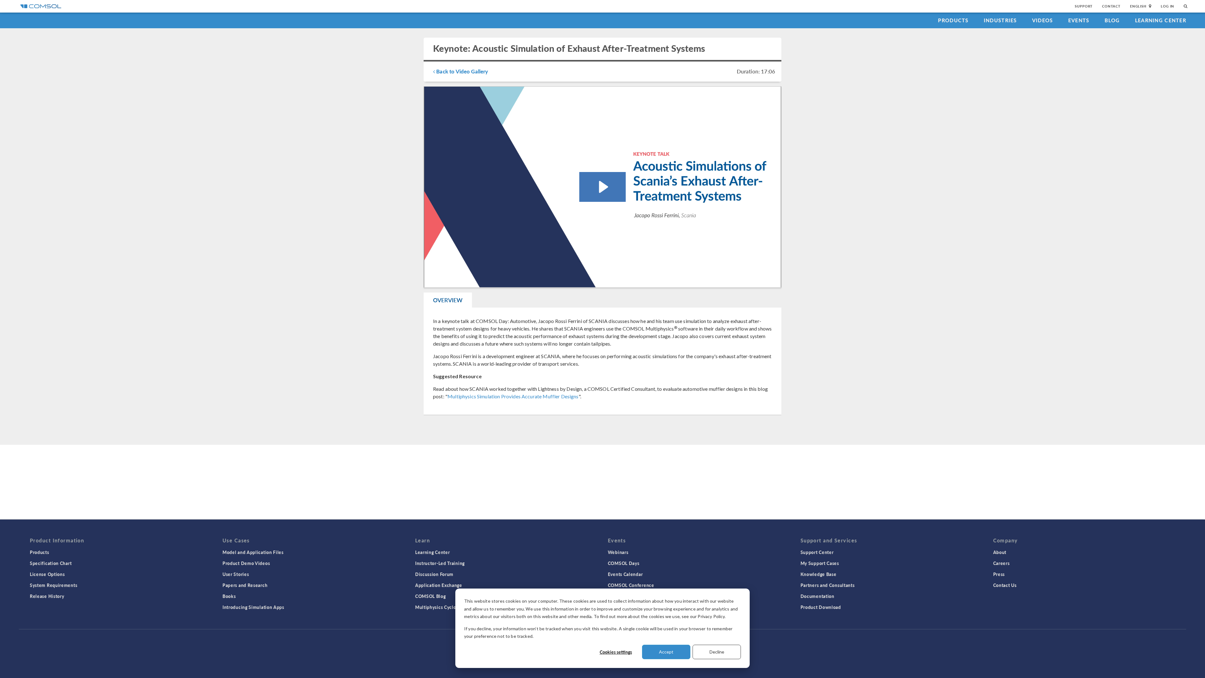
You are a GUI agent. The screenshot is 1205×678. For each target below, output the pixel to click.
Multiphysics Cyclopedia (441, 607)
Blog (1112, 20)
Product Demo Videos (246, 563)
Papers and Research (244, 585)
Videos (1042, 20)
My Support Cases (820, 563)
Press (999, 574)
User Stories (235, 574)
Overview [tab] (448, 300)
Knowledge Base (819, 574)
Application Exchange (438, 585)
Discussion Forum (434, 574)
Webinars (618, 552)
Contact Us (1005, 585)
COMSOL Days (624, 563)
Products (953, 20)
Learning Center (1160, 20)
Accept (666, 651)
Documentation (817, 596)
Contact (1111, 6)
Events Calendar (625, 574)
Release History (47, 596)
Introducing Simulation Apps (253, 607)
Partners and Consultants (828, 585)
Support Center (817, 552)
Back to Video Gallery (461, 71)
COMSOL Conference (631, 585)
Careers (1001, 563)
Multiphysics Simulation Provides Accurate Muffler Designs (513, 396)
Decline (717, 651)
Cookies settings (616, 652)
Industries (1000, 20)
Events (1079, 20)
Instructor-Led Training (440, 563)
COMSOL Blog (430, 596)
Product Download (821, 607)
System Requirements (53, 585)
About (1000, 552)
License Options (47, 574)
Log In (1167, 6)
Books (229, 596)
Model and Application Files (253, 552)
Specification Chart (51, 563)
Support (1084, 6)
